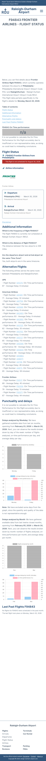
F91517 (19, 380)
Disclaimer (26, 756)
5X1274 (20, 283)
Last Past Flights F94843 (12, 122)
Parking (26, 746)
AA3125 (20, 325)
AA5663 (20, 356)
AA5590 (20, 344)
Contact (33, 756)
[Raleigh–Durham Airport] (5, 11)
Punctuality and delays (11, 119)
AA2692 (20, 319)
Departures (7, 737)
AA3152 (20, 331)
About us (40, 756)
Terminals (27, 731)
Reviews (6, 749)
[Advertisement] (23, 53)
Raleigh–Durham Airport (24, 10)
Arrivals (5, 734)
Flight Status (7, 110)
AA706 (19, 362)
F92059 (20, 386)
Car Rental (27, 734)
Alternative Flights (10, 116)
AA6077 (20, 359)
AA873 (19, 368)
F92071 (20, 392)
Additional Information (11, 113)
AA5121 (20, 338)
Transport (6, 746)
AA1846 (20, 307)
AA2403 (20, 313)
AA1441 (20, 295)
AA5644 (20, 350)
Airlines (5, 743)
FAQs (25, 749)
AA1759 (20, 301)
